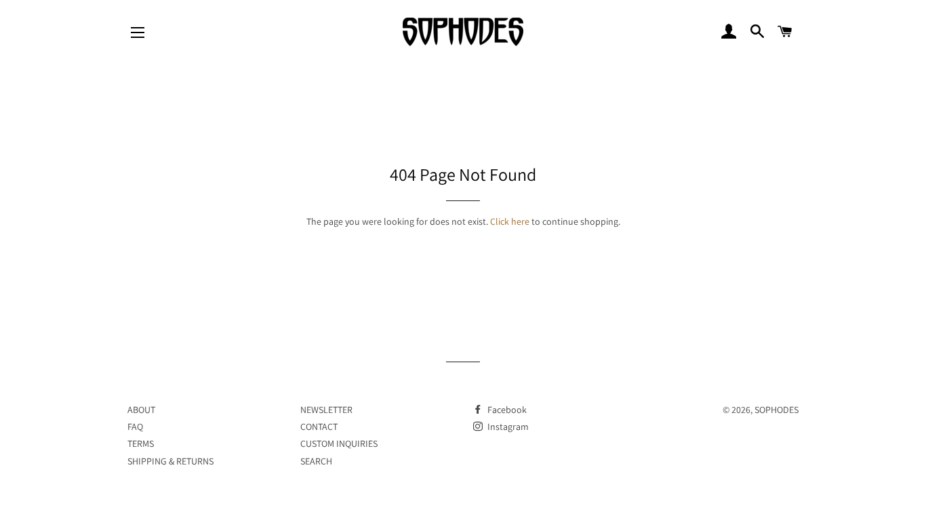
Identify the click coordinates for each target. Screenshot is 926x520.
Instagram (507, 426)
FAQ (135, 426)
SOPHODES (776, 410)
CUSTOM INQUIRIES (339, 443)
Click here (509, 221)
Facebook (506, 410)
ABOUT (141, 410)
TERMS (140, 443)
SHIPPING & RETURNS (170, 461)
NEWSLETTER (326, 410)
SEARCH (316, 461)
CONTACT (319, 426)
